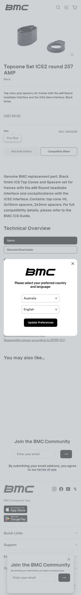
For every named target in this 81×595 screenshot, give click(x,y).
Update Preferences (40, 322)
